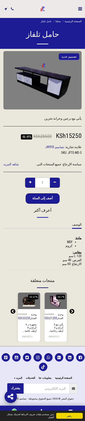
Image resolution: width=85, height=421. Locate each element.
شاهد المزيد (11, 164)
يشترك (15, 388)
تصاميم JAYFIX (54, 147)
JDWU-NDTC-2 (27, 337)
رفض (69, 415)
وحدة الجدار (60, 316)
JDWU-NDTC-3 (53, 337)
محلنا (58, 21)
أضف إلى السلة (55, 304)
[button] (80, 9)
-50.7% (60, 297)
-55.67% (33, 297)
